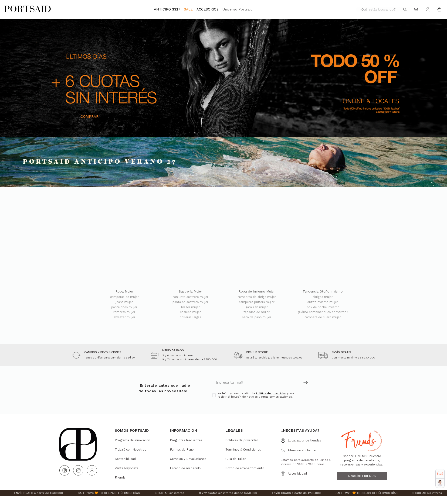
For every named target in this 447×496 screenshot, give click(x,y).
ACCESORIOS (207, 9)
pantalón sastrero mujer (190, 302)
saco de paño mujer (256, 317)
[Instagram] (78, 470)
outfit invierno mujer (322, 302)
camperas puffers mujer (256, 302)
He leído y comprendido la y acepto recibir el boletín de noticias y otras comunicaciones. (258, 395)
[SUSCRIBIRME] (284, 382)
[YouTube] (92, 470)
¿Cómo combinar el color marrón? (323, 312)
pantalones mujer (124, 307)
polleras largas (190, 317)
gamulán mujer (257, 307)
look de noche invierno (322, 307)
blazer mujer (190, 307)
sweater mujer (124, 317)
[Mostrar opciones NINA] (440, 483)
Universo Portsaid (237, 9)
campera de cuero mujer (323, 317)
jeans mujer (124, 302)
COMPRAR (89, 116)
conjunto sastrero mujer (190, 297)
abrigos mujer (323, 297)
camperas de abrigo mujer (256, 297)
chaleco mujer (190, 312)
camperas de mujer (124, 297)
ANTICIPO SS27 (167, 9)
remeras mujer (124, 312)
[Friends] (440, 473)
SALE (188, 9)
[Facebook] (64, 470)
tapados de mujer (257, 312)
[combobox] (383, 9)
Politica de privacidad (271, 393)
